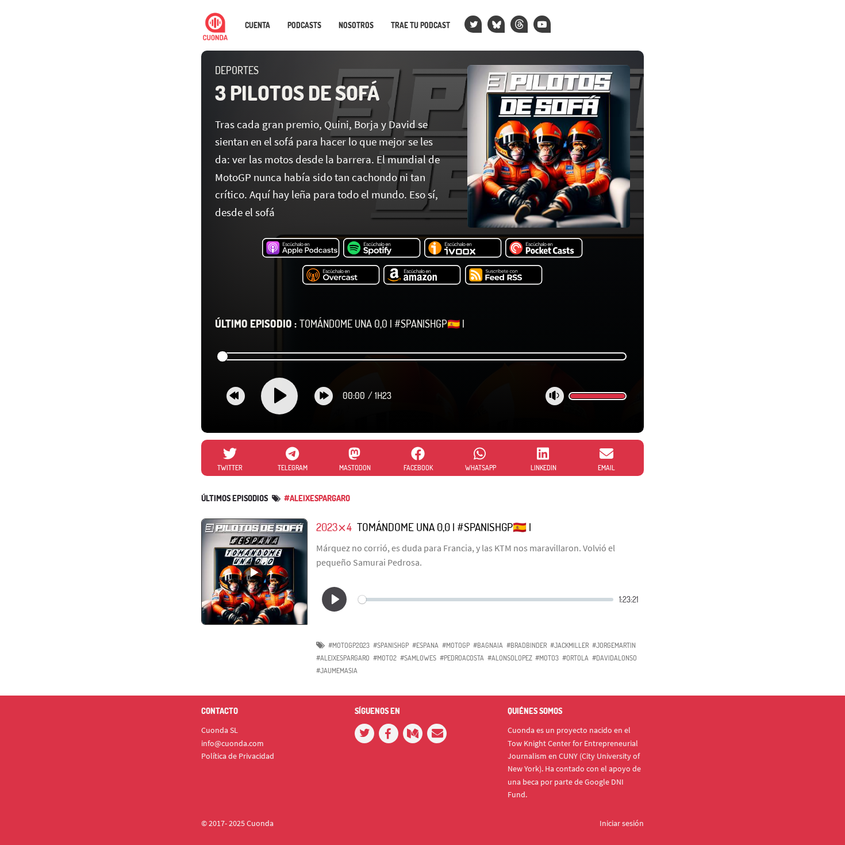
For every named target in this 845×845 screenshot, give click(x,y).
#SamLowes (418, 658)
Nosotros (356, 25)
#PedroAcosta (462, 658)
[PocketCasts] (544, 248)
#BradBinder (526, 645)
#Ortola (575, 658)
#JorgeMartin (614, 645)
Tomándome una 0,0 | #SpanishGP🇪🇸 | (339, 323)
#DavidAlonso (614, 658)
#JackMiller (569, 645)
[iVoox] (463, 248)
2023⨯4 (334, 527)
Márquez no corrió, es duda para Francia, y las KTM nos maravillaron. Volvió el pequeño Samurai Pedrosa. (465, 555)
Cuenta (257, 25)
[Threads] (519, 24)
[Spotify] (382, 248)
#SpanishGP (391, 645)
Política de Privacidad (237, 756)
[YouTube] (542, 24)
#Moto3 (547, 658)
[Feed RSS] (504, 275)
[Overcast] (341, 275)
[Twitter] (473, 24)
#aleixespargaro (317, 498)
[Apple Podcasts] (301, 248)
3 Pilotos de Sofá (297, 92)
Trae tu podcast (420, 25)
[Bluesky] (496, 24)
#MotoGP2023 (349, 645)
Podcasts (304, 25)
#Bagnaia (488, 645)
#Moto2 (385, 658)
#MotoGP (456, 645)
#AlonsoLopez (509, 658)
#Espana (425, 645)
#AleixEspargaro (343, 658)
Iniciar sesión (622, 823)
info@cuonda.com (232, 743)
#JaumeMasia (337, 670)
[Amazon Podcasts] (422, 275)
